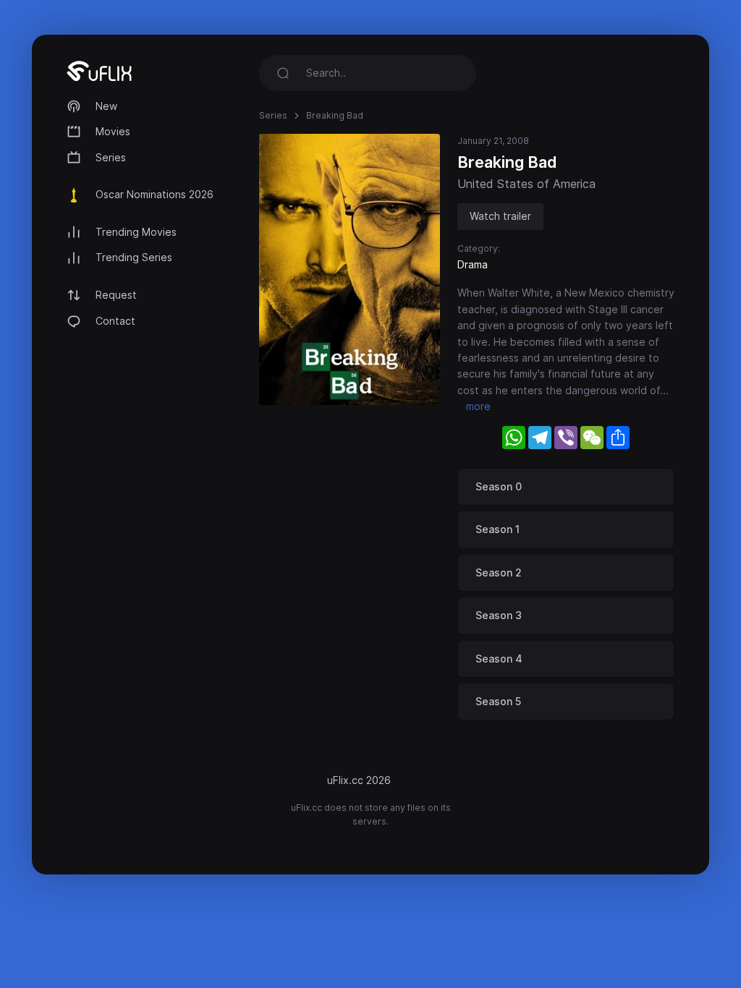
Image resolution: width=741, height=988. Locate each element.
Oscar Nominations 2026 (154, 194)
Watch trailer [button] (500, 216)
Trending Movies (136, 232)
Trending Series (134, 257)
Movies (113, 131)
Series (111, 157)
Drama (472, 264)
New (106, 106)
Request (116, 295)
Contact (115, 321)
